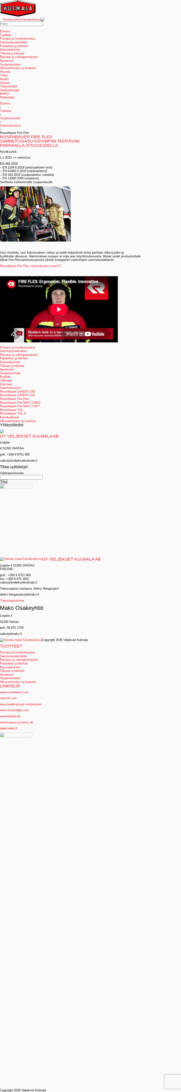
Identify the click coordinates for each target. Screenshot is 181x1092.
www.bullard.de (10, 716)
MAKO (4, 93)
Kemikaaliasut (9, 417)
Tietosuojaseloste (12, 600)
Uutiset (5, 83)
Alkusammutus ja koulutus (18, 68)
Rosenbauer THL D (13, 413)
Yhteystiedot (8, 86)
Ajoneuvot (7, 60)
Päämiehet (7, 97)
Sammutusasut (10, 125)
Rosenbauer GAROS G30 (17, 391)
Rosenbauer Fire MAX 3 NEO (20, 402)
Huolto (4, 79)
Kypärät (5, 376)
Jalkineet (6, 380)
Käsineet (6, 384)
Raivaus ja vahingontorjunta (19, 57)
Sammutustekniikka (13, 42)
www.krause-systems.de (17, 722)
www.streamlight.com (14, 710)
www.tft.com (8, 698)
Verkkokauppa (9, 90)
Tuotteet (5, 35)
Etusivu (5, 31)
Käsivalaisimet (10, 49)
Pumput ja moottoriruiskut (17, 38)
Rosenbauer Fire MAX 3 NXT (20, 406)
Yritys (4, 75)
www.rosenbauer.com (14, 692)
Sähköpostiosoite (12, 473)
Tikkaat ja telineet (12, 53)
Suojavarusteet (10, 64)
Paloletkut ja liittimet (14, 46)
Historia (5, 72)
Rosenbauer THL (11, 410)
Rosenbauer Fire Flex (14, 399)
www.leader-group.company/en (20, 704)
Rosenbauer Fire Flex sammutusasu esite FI (30, 266)
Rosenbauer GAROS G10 (17, 395)
